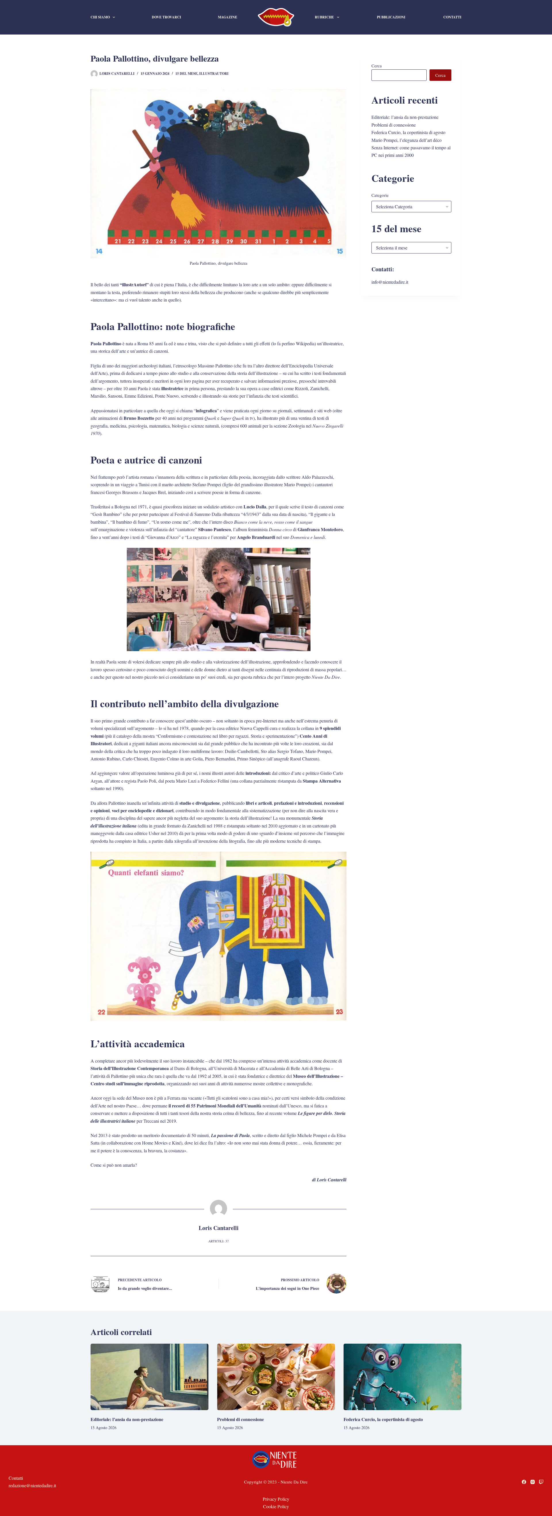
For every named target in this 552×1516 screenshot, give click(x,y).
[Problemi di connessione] (276, 1377)
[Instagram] (532, 1482)
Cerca (376, 65)
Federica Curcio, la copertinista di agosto (408, 132)
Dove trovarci (166, 17)
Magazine (227, 17)
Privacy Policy (276, 1499)
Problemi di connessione (393, 125)
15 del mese (186, 73)
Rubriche (324, 17)
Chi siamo (100, 17)
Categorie (380, 195)
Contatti (452, 17)
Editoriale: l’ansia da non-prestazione (404, 117)
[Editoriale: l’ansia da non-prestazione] (149, 1377)
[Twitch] (541, 1482)
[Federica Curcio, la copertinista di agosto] (402, 1377)
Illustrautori (214, 73)
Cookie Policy (276, 1506)
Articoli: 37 (218, 1241)
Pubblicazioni (391, 17)
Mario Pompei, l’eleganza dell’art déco (406, 140)
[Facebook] (524, 1482)
